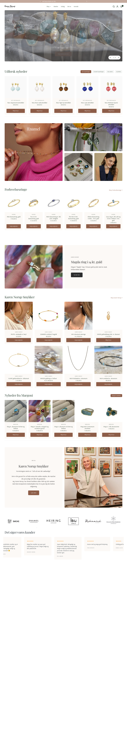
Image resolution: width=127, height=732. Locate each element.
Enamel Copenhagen (99, 71)
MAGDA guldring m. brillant (48, 378)
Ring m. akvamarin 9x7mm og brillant (15, 427)
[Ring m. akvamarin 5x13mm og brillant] (63, 411)
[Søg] (114, 6)
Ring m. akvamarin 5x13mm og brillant (63, 427)
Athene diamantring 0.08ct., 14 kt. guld (93, 217)
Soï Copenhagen (86, 71)
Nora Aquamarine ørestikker (15, 103)
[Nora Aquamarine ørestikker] (16, 87)
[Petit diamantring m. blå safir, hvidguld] (54, 203)
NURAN (14, 214)
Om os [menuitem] (69, 6)
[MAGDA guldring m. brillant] (49, 360)
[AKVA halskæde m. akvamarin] (78, 360)
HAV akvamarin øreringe (78, 334)
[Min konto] (117, 6)
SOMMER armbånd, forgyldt (48, 334)
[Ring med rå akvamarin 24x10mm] (87, 411)
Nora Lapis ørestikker (87, 103)
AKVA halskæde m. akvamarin (78, 378)
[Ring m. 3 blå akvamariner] (111, 411)
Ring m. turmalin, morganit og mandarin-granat (39, 427)
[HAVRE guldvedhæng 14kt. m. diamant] (108, 316)
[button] (77, 275)
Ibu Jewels (110, 71)
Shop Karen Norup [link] (116, 297)
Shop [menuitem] (48, 6)
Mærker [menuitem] (56, 6)
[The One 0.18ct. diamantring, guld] (73, 203)
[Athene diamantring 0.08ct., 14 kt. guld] (93, 203)
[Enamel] (34, 152)
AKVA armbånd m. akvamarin (108, 378)
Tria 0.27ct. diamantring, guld (33, 217)
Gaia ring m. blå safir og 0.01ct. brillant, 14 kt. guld (113, 218)
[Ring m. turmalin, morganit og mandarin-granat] (40, 411)
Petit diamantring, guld (13, 217)
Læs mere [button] (33, 493)
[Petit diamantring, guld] (14, 203)
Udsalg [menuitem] (63, 6)
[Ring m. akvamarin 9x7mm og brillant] (16, 411)
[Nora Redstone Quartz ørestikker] (111, 87)
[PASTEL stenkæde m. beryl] (19, 316)
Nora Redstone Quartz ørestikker (111, 103)
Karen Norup (18, 332)
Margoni (15, 424)
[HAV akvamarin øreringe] (78, 316)
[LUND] (108, 167)
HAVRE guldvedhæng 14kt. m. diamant (108, 334)
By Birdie (118, 71)
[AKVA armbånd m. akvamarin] (108, 360)
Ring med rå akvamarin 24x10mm (87, 427)
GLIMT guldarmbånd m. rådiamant (18, 378)
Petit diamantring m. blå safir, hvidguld (53, 217)
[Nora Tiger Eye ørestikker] (63, 87)
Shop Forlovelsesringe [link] (115, 190)
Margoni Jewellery (116, 395)
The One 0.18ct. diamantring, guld (73, 217)
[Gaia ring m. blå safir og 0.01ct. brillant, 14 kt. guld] (113, 203)
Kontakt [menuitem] (76, 6)
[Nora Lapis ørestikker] (87, 87)
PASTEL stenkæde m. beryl (18, 334)
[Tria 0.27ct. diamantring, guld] (34, 203)
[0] (120, 6)
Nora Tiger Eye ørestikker (63, 103)
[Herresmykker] (63, 50)
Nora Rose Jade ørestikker (39, 103)
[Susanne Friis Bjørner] (93, 137)
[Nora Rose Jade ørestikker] (40, 87)
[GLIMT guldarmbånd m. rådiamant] (19, 360)
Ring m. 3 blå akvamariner (111, 427)
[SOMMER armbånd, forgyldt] (49, 316)
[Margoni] (78, 167)
